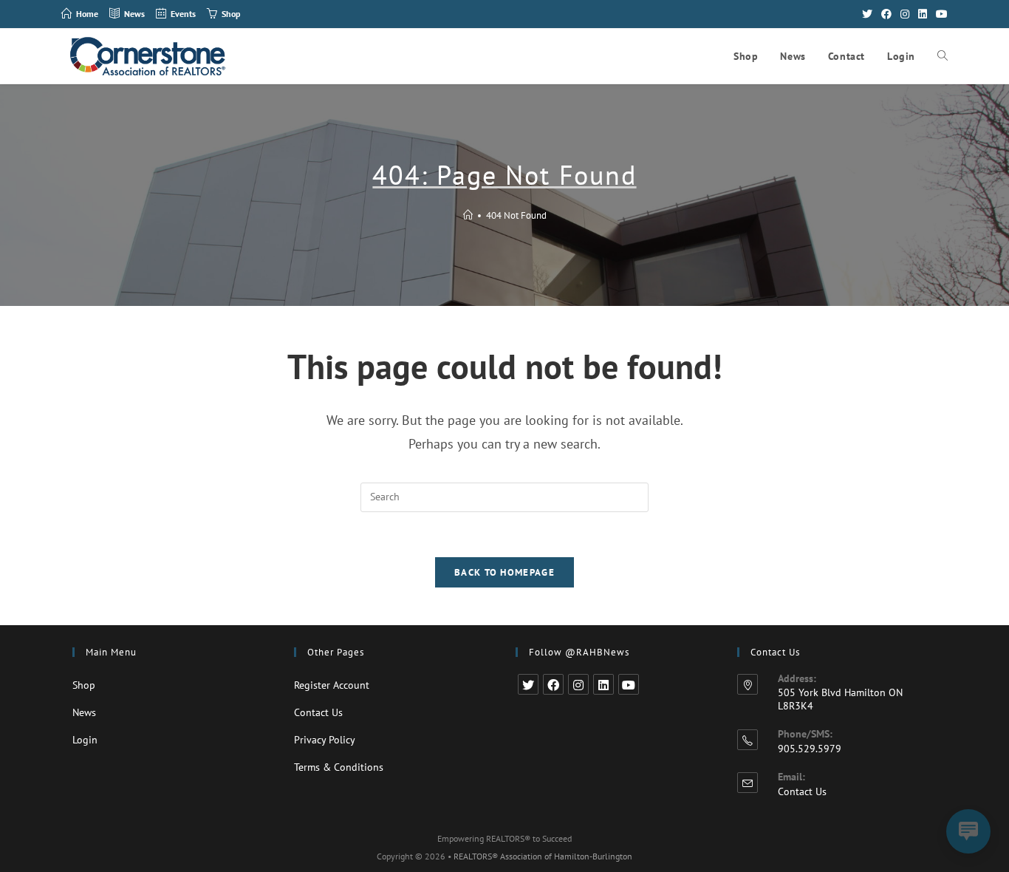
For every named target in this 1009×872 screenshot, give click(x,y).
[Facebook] (553, 684)
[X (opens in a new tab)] (867, 14)
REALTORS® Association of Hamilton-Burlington (543, 856)
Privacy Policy (324, 739)
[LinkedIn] (603, 684)
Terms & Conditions (338, 767)
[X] (528, 684)
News (84, 712)
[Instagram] (578, 684)
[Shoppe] (468, 215)
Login (85, 739)
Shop (83, 685)
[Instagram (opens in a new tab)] (905, 14)
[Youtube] (628, 684)
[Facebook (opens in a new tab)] (886, 14)
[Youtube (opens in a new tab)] (939, 14)
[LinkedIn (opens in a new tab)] (922, 14)
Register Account (331, 685)
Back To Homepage (504, 572)
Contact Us (318, 712)
